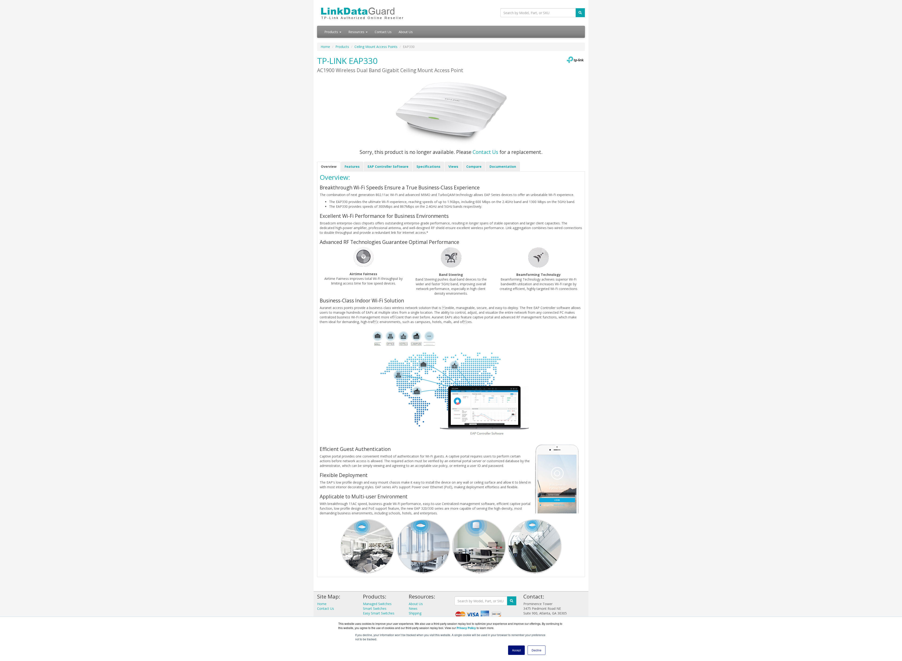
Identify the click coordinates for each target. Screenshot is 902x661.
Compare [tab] (474, 166)
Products (331, 32)
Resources (356, 32)
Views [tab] (453, 166)
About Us (406, 32)
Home (325, 46)
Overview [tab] (329, 166)
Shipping (415, 613)
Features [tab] (352, 166)
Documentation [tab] (503, 166)
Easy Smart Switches (378, 613)
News (413, 608)
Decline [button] (536, 650)
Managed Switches (377, 604)
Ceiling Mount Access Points (375, 46)
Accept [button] (516, 650)
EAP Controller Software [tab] (388, 166)
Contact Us (383, 32)
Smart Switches (374, 608)
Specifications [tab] (428, 166)
